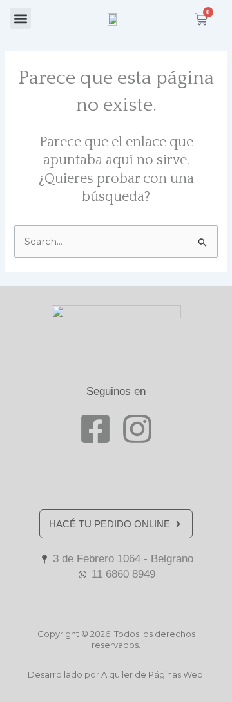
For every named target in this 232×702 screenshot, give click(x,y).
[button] (20, 18)
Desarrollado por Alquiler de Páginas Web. (116, 674)
